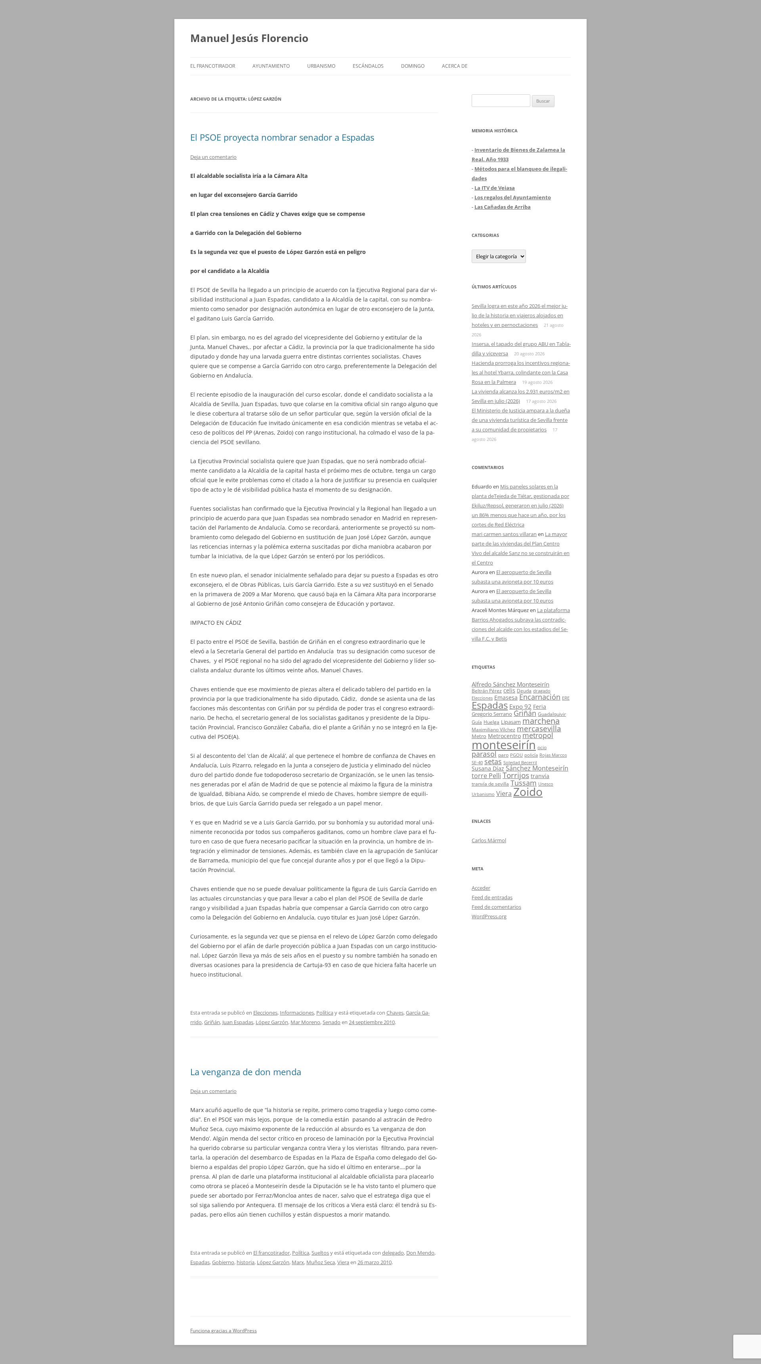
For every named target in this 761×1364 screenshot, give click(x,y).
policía (531, 755)
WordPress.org (489, 916)
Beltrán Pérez (487, 690)
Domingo (412, 66)
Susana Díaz (488, 768)
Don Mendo (420, 1252)
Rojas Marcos (553, 755)
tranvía (540, 776)
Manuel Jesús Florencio (249, 38)
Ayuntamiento (271, 66)
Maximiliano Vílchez (493, 729)
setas (493, 761)
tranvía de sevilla (490, 783)
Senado (331, 1022)
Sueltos (320, 1252)
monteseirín (504, 745)
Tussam (524, 783)
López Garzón (272, 1022)
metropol (537, 735)
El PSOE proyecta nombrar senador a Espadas (282, 137)
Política (324, 1012)
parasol (484, 754)
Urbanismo (321, 66)
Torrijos (516, 775)
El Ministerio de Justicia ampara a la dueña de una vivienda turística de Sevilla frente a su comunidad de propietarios (521, 420)
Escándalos (368, 66)
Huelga (491, 722)
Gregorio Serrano (492, 713)
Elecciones (265, 1012)
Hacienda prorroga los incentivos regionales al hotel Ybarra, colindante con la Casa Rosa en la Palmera (521, 372)
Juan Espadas (237, 1022)
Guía (477, 722)
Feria (539, 706)
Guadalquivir (552, 714)
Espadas (200, 1262)
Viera (343, 1262)
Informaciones (297, 1012)
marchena (541, 720)
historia (245, 1262)
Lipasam (511, 721)
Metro (479, 736)
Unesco (545, 784)
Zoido (528, 791)
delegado (393, 1252)
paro (503, 755)
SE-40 (477, 762)
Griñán (212, 1022)
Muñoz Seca (320, 1262)
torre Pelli (486, 775)
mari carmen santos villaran (504, 534)
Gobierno (223, 1262)
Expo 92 (520, 706)
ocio (542, 747)
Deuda (524, 690)
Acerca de (455, 66)
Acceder (481, 887)
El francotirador (212, 66)
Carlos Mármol (489, 840)
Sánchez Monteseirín (537, 768)
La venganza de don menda (245, 1072)
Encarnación (539, 697)
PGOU (516, 755)
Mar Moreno (305, 1022)
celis (509, 690)
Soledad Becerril (520, 762)
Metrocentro (504, 736)
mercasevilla (539, 728)
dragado (542, 691)
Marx (298, 1262)
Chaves (394, 1012)
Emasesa (506, 697)
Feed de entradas (492, 897)
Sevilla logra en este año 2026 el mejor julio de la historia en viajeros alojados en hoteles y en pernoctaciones (520, 315)
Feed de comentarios (496, 906)
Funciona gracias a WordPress (223, 1330)
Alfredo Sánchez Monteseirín (510, 684)
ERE (566, 698)
